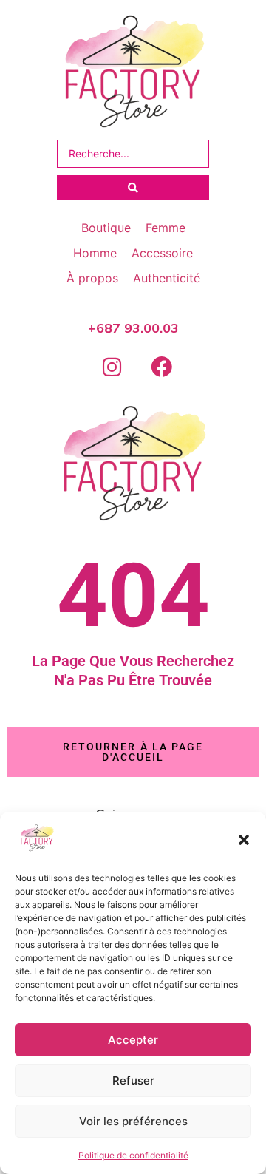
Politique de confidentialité (133, 1155)
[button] (243, 839)
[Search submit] (133, 187)
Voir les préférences (133, 1121)
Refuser (133, 1080)
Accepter (133, 1040)
